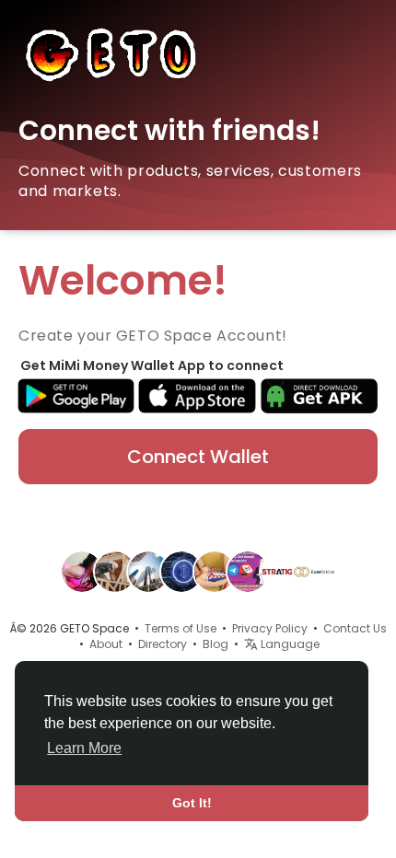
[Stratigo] (281, 571)
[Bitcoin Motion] (181, 571)
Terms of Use (180, 628)
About (105, 644)
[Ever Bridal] (314, 571)
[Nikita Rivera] (247, 571)
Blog (215, 644)
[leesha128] (214, 571)
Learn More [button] (84, 748)
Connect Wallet (198, 457)
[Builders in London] (115, 571)
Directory (162, 644)
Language (289, 644)
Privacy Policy (270, 628)
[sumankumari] (82, 571)
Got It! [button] (192, 802)
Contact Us (355, 628)
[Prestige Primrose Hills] (148, 571)
